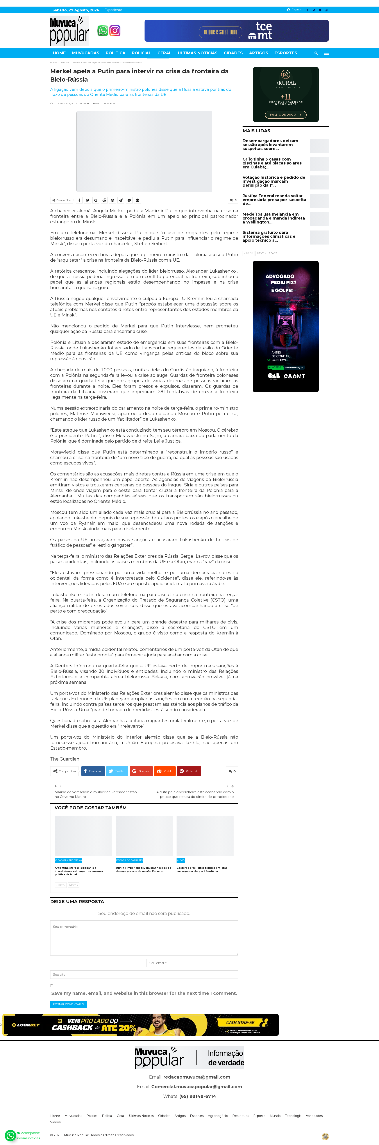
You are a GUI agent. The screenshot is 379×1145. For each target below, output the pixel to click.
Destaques (240, 1116)
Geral (164, 53)
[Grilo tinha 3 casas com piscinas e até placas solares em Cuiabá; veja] (319, 164)
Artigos (258, 53)
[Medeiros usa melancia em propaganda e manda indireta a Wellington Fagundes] (319, 219)
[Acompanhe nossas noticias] (10, 1135)
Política (115, 53)
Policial (141, 53)
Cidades (233, 53)
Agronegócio (218, 1116)
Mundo (275, 1116)
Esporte (259, 1116)
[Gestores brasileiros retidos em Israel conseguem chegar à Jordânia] (205, 836)
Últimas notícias (198, 53)
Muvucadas (85, 53)
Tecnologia (293, 1116)
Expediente (113, 10)
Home (59, 53)
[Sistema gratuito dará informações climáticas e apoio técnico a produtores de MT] (319, 237)
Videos (55, 1122)
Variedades (314, 1116)
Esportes (286, 53)
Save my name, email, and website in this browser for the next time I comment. (144, 993)
